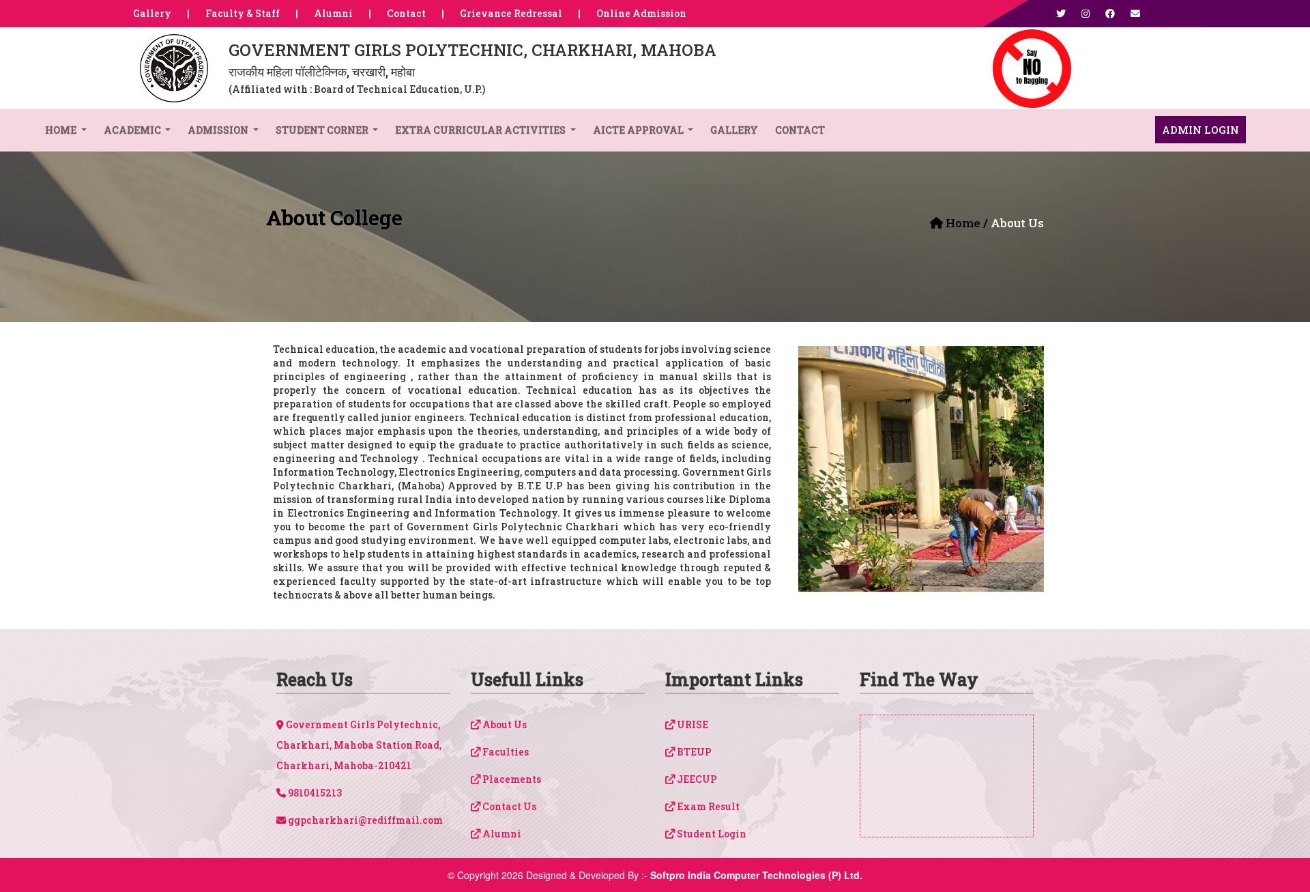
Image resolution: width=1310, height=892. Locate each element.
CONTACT (800, 130)
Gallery (152, 13)
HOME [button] (61, 130)
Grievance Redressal (511, 13)
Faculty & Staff (242, 13)
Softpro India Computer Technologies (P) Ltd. (756, 875)
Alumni (333, 13)
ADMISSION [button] (219, 130)
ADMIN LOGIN (1200, 129)
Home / (967, 223)
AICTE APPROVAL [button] (639, 130)
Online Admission (641, 13)
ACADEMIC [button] (133, 130)
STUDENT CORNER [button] (323, 130)
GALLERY (734, 130)
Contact (406, 13)
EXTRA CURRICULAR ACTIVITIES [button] (481, 130)
